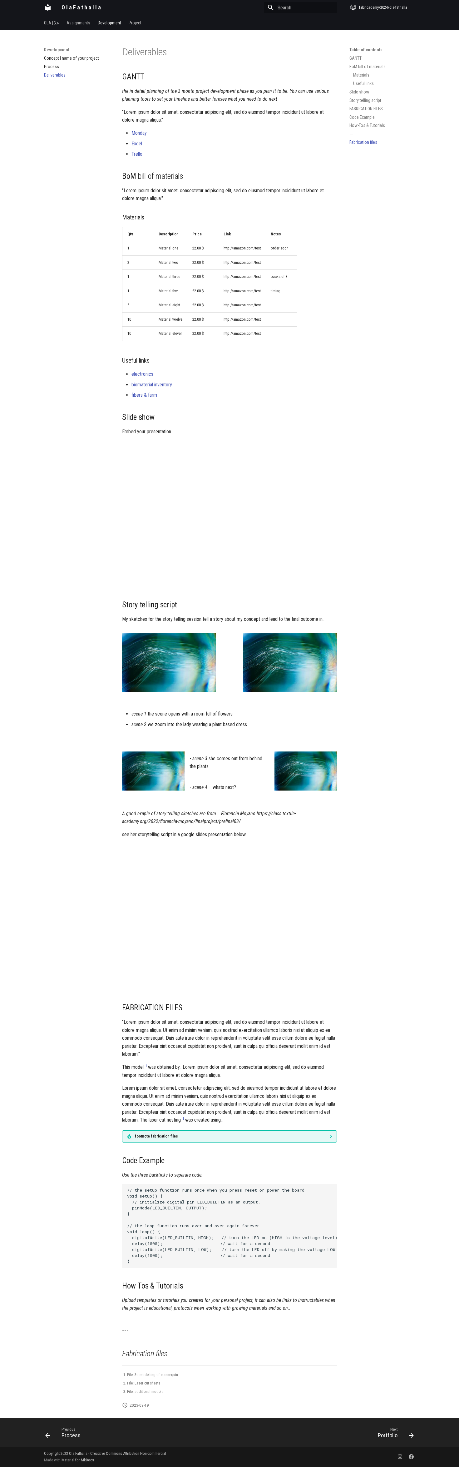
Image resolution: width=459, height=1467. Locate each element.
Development (109, 22)
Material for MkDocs (78, 1460)
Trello (136, 154)
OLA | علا (51, 22)
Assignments (78, 22)
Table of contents (366, 49)
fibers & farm (144, 395)
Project (135, 22)
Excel (136, 144)
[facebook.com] (411, 1457)
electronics (142, 374)
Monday (139, 133)
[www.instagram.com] (400, 1457)
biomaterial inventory (151, 385)
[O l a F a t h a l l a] (48, 7)
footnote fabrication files (156, 1136)
